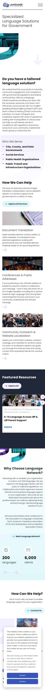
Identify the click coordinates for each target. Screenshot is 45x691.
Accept (23, 675)
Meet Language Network (28, 536)
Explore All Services (18, 204)
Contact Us (36, 610)
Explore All (14, 386)
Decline (23, 681)
